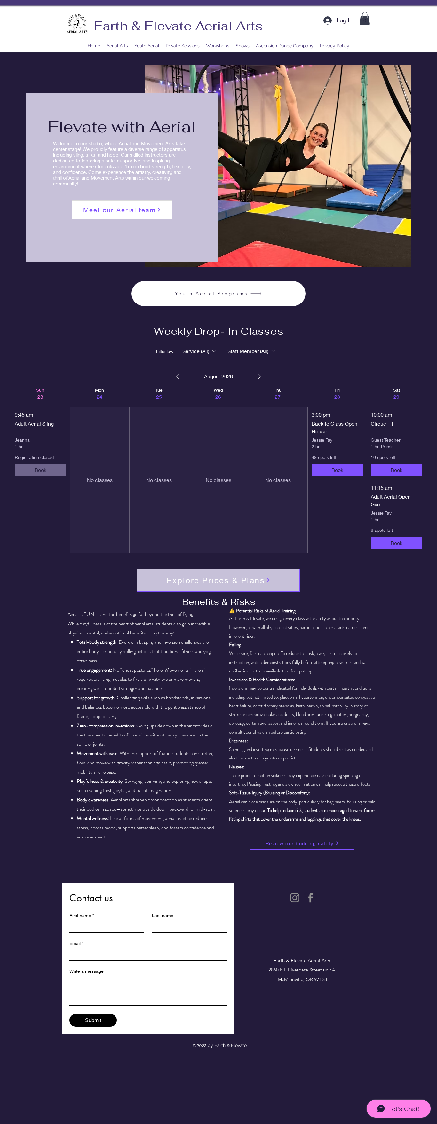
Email (76, 943)
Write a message (86, 971)
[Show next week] (259, 377)
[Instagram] (295, 898)
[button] (364, 18)
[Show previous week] (177, 377)
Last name (162, 915)
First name (81, 915)
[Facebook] (310, 898)
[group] (40, 470)
